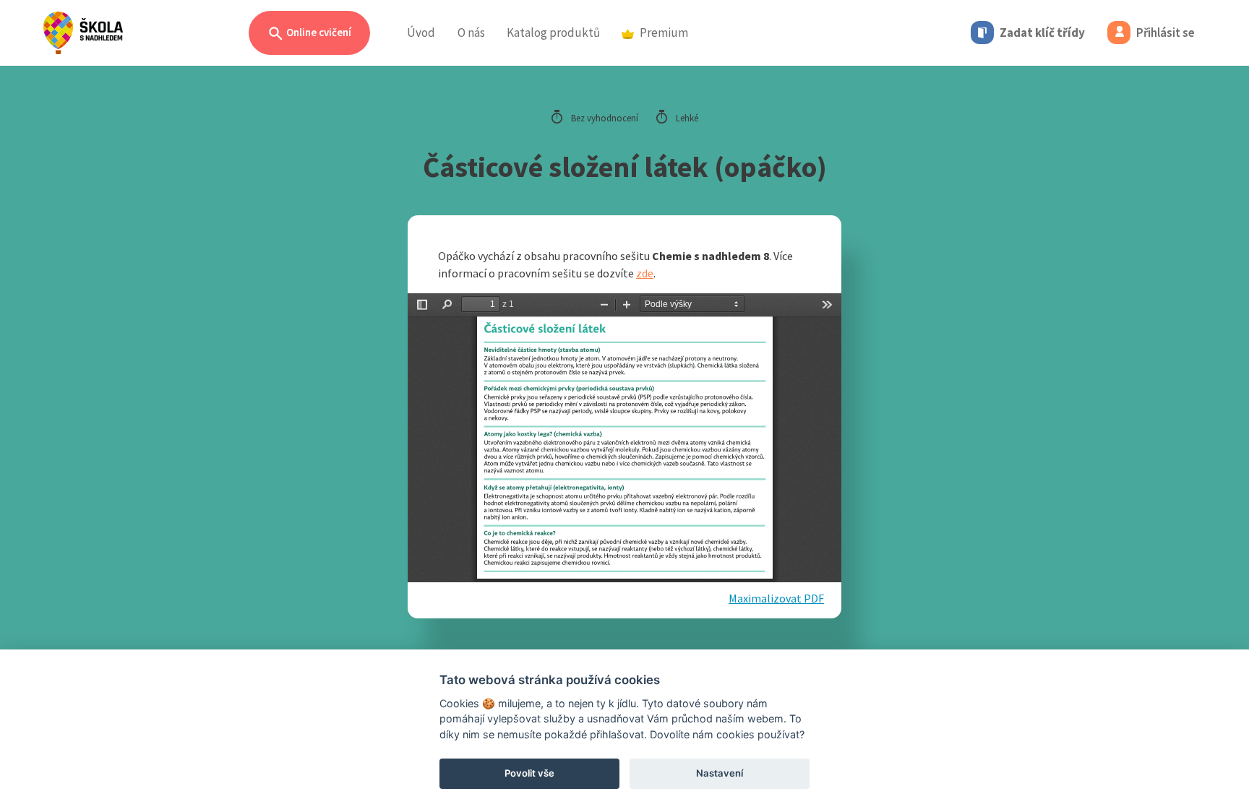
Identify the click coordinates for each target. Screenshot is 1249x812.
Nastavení (719, 773)
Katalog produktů (553, 32)
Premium (664, 32)
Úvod (421, 32)
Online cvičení (317, 32)
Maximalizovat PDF (776, 598)
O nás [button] (471, 32)
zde (644, 273)
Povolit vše (529, 773)
